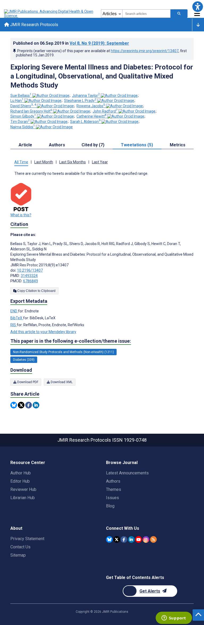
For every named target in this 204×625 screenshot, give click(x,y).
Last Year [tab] (100, 162)
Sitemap (18, 555)
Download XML (61, 382)
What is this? (20, 215)
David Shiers (23, 106)
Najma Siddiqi (22, 127)
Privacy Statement (27, 538)
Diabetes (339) (24, 360)
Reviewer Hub (23, 489)
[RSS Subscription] (153, 539)
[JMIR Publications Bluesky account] (109, 539)
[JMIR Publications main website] (49, 13)
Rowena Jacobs (90, 106)
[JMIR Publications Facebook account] (124, 539)
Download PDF (27, 382)
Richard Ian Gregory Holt (31, 111)
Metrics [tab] (177, 144)
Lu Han (17, 100)
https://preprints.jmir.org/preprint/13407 (144, 51)
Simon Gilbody (23, 116)
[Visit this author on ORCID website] (50, 95)
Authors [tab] (57, 144)
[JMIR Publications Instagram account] (146, 539)
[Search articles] (179, 13)
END (14, 311)
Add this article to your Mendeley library (43, 332)
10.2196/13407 (30, 270)
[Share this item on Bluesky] (13, 405)
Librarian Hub (22, 497)
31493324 (29, 276)
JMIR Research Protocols (33, 24)
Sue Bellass (21, 95)
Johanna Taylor (86, 95)
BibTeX (16, 318)
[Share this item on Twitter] (21, 405)
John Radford (105, 111)
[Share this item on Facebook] (28, 405)
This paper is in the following (70, 341)
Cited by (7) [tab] (93, 144)
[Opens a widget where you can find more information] (173, 618)
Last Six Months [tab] (72, 162)
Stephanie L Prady (80, 100)
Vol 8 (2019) (99, 43)
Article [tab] (25, 144)
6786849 (30, 281)
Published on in (71, 43)
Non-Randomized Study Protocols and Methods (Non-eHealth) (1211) (63, 352)
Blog (110, 505)
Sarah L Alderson (85, 121)
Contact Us (20, 546)
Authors (113, 481)
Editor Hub (20, 481)
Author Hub (20, 472)
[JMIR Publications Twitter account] (116, 539)
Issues (112, 497)
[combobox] (146, 13)
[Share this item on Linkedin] (36, 405)
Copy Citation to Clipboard (36, 291)
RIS (13, 325)
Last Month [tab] (43, 162)
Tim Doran (20, 121)
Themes (113, 489)
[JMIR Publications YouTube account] (138, 539)
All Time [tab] (21, 162)
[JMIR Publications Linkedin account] (131, 539)
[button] (197, 7)
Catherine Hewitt (91, 116)
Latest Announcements (127, 472)
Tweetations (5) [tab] (137, 144)
